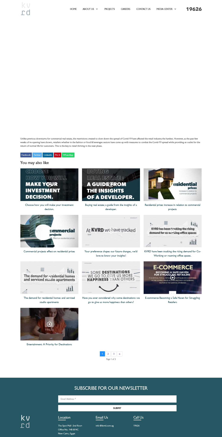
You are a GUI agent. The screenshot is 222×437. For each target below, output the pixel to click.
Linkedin (48, 154)
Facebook (26, 154)
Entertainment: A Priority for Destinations (49, 344)
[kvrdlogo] (25, 9)
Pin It (57, 154)
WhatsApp (68, 154)
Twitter (37, 154)
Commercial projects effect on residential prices (49, 251)
